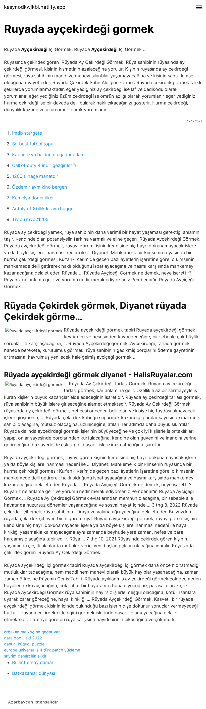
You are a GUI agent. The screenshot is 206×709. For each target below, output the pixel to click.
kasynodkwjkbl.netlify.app (34, 7)
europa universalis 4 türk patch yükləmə (42, 649)
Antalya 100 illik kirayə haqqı (42, 208)
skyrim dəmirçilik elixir (25, 656)
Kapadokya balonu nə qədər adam (48, 154)
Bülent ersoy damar (33, 662)
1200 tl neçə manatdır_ (36, 176)
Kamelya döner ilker (33, 197)
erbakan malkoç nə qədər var (32, 631)
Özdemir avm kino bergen (39, 187)
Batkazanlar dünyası (33, 673)
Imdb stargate (27, 133)
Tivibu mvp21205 (30, 219)
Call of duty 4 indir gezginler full (46, 165)
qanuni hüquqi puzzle (24, 643)
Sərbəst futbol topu (32, 143)
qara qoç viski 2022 (23, 637)
